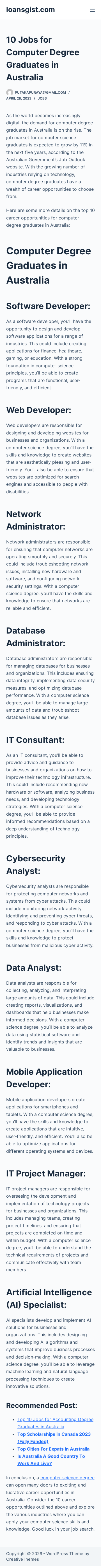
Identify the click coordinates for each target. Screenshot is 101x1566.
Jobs (42, 98)
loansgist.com (30, 9)
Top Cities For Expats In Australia (53, 1449)
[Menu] (92, 9)
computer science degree (67, 1477)
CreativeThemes (22, 1559)
